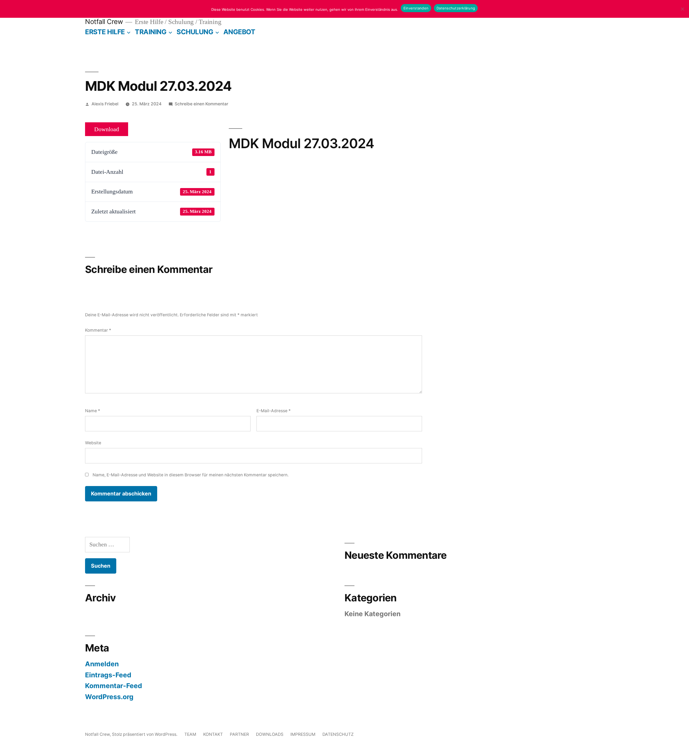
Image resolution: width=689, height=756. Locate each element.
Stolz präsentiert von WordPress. (145, 734)
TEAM (190, 734)
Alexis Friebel (105, 103)
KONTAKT (213, 734)
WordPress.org (109, 697)
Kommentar (98, 330)
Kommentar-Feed (113, 686)
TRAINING (150, 32)
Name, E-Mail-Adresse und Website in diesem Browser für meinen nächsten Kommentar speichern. (191, 474)
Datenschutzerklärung (456, 8)
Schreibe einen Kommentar (201, 103)
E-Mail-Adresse (273, 410)
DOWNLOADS (269, 734)
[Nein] (682, 9)
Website (93, 442)
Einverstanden (415, 8)
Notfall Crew (104, 22)
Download (106, 129)
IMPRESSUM (302, 734)
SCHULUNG (195, 32)
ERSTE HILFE (105, 32)
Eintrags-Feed (108, 675)
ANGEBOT (239, 32)
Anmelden (102, 664)
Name (92, 410)
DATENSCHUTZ (338, 734)
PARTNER (239, 734)
